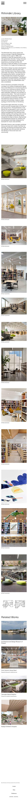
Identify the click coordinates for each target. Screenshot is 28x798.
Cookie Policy (11, 796)
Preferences (14, 793)
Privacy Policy (16, 796)
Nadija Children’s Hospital (9, 726)
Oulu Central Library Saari (9, 670)
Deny (14, 789)
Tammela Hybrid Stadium (8, 694)
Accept (14, 786)
